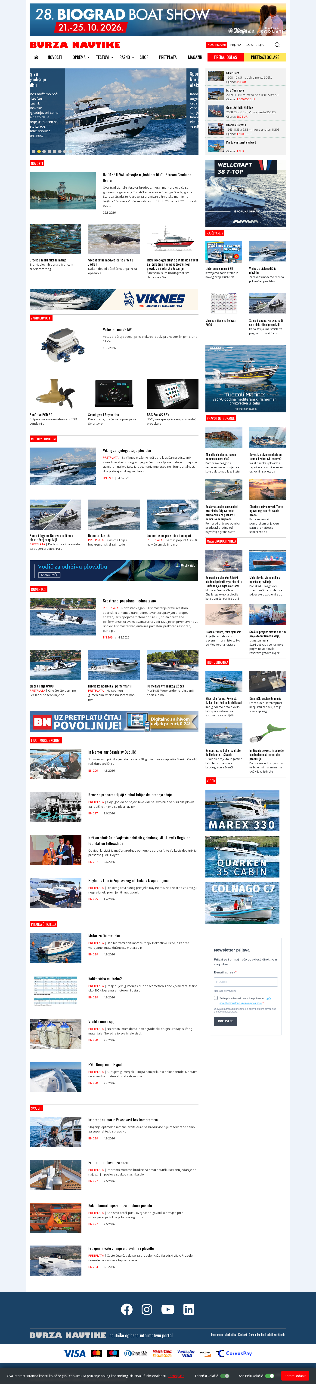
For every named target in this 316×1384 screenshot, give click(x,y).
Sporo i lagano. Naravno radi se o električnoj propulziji (51, 537)
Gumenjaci (38, 589)
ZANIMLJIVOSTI (41, 317)
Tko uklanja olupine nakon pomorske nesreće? (220, 456)
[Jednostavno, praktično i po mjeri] (172, 531)
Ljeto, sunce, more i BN (219, 268)
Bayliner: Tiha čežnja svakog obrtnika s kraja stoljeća (128, 880)
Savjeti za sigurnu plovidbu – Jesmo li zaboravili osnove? (266, 456)
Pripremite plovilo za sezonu (109, 1162)
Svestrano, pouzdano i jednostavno (129, 601)
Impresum (217, 1334)
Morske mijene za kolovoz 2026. (220, 322)
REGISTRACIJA (254, 45)
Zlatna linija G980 (42, 686)
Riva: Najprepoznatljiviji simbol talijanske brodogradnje (130, 795)
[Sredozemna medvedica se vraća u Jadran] (114, 255)
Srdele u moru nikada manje (48, 260)
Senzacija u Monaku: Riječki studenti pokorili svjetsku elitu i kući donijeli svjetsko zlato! (223, 581)
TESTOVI (102, 57)
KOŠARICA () (217, 45)
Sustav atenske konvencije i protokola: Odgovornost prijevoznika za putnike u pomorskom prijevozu (221, 512)
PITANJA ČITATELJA (43, 924)
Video (211, 780)
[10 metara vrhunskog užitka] (172, 681)
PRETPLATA (168, 57)
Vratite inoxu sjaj (101, 1021)
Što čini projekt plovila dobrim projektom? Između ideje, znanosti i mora (267, 636)
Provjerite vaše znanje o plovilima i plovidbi (121, 1248)
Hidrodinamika (217, 662)
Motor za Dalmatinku (104, 936)
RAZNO (125, 57)
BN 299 (107, 478)
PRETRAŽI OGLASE (265, 57)
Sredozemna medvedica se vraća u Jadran (110, 262)
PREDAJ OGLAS (225, 57)
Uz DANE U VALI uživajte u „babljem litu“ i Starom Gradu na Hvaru (147, 177)
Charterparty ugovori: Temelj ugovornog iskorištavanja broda (266, 510)
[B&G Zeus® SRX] (172, 410)
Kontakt (242, 1334)
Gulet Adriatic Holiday (239, 90)
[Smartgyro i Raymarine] (114, 410)
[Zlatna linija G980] (55, 681)
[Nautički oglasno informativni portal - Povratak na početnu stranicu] (75, 45)
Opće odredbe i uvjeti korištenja (267, 1334)
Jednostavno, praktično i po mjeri (169, 535)
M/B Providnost (235, 142)
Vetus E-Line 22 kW (117, 329)
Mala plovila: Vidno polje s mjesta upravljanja (264, 579)
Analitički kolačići (251, 1376)
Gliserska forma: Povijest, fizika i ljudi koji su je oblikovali (223, 700)
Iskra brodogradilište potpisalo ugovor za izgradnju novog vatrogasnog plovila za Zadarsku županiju (172, 264)
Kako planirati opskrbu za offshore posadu (120, 1205)
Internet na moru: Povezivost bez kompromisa (123, 1120)
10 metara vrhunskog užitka (165, 686)
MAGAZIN (195, 57)
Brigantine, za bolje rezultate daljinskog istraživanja (223, 752)
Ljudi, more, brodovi (46, 740)
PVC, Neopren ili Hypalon (106, 1064)
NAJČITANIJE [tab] (215, 233)
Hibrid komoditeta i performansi (110, 686)
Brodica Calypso (236, 107)
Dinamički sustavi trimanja (265, 698)
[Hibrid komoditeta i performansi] (114, 681)
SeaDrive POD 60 (41, 414)
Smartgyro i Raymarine (103, 414)
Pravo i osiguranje (221, 418)
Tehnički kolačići (207, 1376)
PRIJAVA (235, 45)
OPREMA (79, 57)
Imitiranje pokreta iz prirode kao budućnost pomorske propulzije (266, 754)
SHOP (144, 57)
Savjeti (36, 1108)
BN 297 (93, 813)
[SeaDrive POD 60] (55, 410)
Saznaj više (176, 1376)
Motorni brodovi (43, 438)
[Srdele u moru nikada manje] (55, 255)
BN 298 (93, 1040)
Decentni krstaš (99, 535)
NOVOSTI (55, 57)
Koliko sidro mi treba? (105, 979)
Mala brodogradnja (221, 540)
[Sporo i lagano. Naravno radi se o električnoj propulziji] (55, 531)
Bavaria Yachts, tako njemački (223, 632)
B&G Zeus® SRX (158, 414)
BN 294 (93, 1267)
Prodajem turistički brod (241, 125)
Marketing (230, 1334)
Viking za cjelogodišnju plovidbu (127, 450)
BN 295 (93, 899)
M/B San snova (235, 73)
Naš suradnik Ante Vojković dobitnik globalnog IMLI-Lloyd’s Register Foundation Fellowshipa (139, 840)
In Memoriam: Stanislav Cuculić (112, 752)
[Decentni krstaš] (114, 531)
